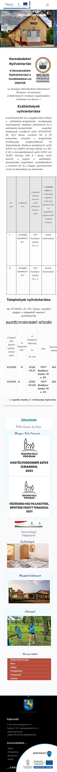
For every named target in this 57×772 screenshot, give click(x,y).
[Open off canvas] (47, 5)
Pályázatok (28, 535)
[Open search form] (52, 5)
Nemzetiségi (28, 531)
